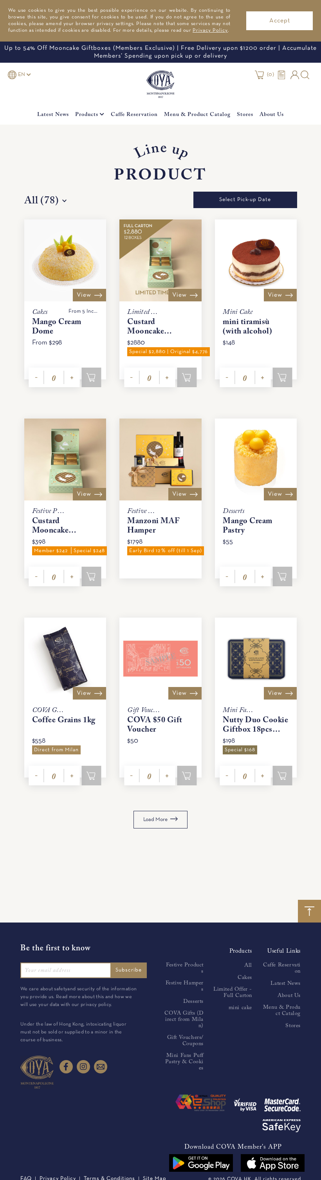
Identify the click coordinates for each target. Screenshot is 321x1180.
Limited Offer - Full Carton (232, 993)
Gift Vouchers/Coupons (185, 1041)
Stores (245, 115)
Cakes (245, 978)
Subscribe (128, 970)
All (248, 965)
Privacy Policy (210, 30)
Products (87, 115)
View (84, 295)
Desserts (193, 1001)
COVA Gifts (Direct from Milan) (184, 1020)
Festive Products (185, 968)
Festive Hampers (185, 986)
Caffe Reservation (134, 115)
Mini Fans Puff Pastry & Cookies (184, 1062)
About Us (272, 115)
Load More (156, 819)
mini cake (240, 1008)
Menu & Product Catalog (197, 115)
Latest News (53, 115)
